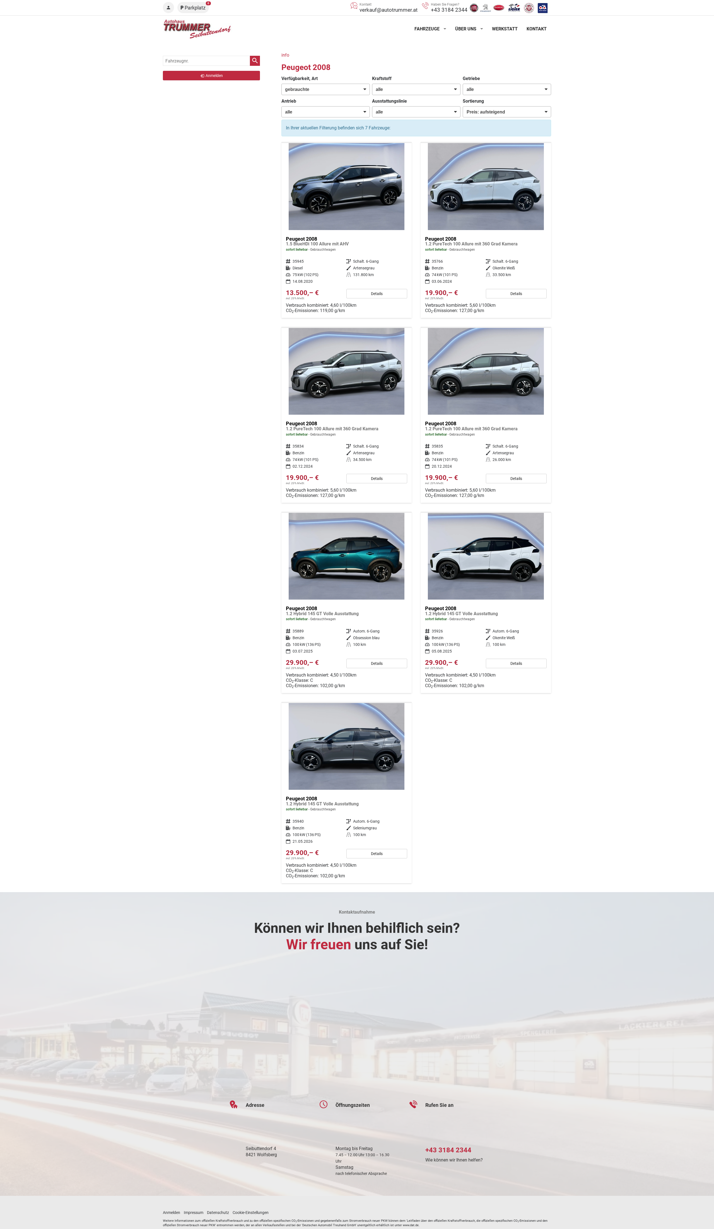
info (285, 55)
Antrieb (288, 101)
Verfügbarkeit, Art (299, 78)
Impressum (193, 1212)
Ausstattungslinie (389, 101)
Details (377, 293)
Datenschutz (218, 1212)
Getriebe (471, 78)
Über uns (465, 29)
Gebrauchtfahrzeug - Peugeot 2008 (346, 230)
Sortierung (473, 101)
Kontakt (537, 29)
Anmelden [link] (214, 75)
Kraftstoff (382, 78)
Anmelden (171, 1212)
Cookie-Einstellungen (251, 1212)
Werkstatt (505, 29)
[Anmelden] (168, 7)
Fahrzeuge (427, 29)
